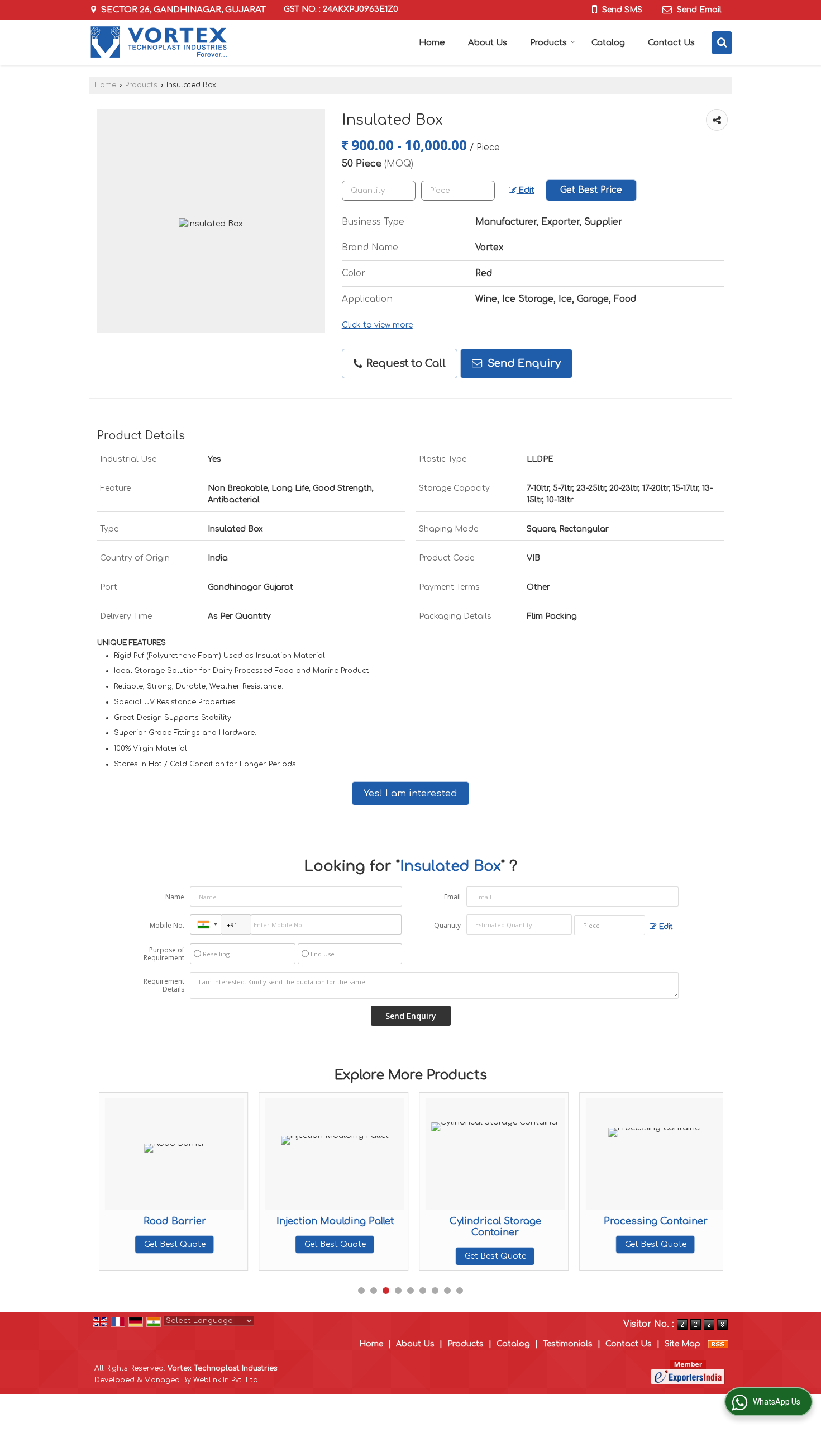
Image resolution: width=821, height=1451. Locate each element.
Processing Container (656, 1221)
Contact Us (671, 43)
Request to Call (405, 363)
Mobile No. (167, 925)
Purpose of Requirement (164, 954)
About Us (487, 43)
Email (452, 897)
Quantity (447, 925)
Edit (525, 190)
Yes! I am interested (410, 793)
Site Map (682, 1344)
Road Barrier (175, 1221)
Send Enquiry (523, 363)
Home (432, 43)
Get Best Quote (175, 1244)
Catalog (608, 43)
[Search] (722, 42)
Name (174, 897)
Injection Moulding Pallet (335, 1221)
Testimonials (568, 1344)
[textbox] (458, 191)
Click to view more (377, 325)
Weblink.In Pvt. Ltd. (226, 1380)
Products (548, 43)
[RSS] (718, 1344)
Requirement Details (164, 985)
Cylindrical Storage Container (495, 1226)
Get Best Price (591, 190)
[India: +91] (205, 924)
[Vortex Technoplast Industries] (158, 42)
